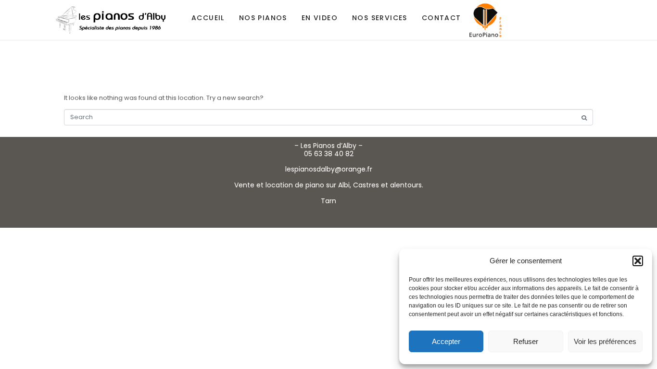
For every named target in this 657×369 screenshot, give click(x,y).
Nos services (379, 18)
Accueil (208, 18)
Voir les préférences (605, 341)
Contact (441, 18)
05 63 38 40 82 (329, 154)
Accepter (446, 341)
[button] (638, 261)
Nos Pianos (263, 18)
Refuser (525, 341)
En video (320, 18)
